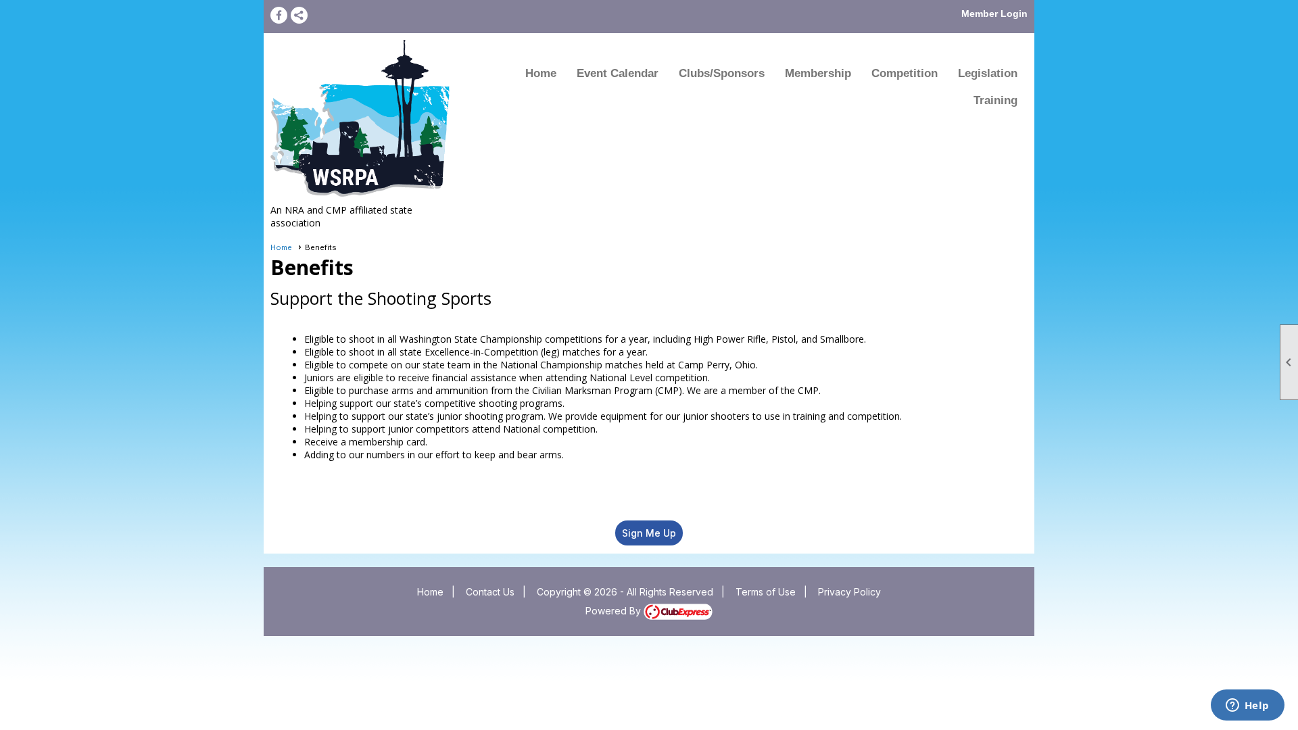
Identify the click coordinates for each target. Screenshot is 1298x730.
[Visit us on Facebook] (278, 15)
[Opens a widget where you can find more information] (1247, 706)
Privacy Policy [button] (849, 592)
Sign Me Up (649, 533)
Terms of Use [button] (766, 592)
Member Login (994, 13)
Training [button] (995, 100)
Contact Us (490, 592)
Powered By (614, 610)
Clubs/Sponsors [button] (722, 73)
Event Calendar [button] (617, 73)
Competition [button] (904, 73)
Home (540, 73)
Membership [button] (818, 73)
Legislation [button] (987, 73)
